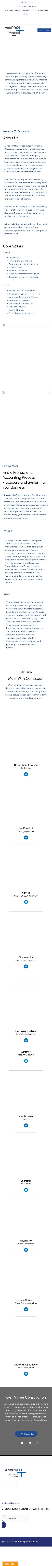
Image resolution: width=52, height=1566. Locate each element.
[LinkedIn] (26, 22)
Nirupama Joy (26, 957)
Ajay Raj (26, 892)
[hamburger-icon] (14, 36)
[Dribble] (27, 22)
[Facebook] (22, 22)
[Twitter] (24, 22)
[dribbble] (13, 1485)
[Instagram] (29, 22)
